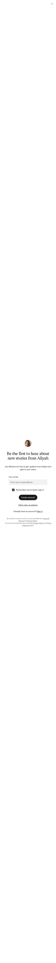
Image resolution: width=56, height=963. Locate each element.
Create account (28, 497)
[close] (52, 4)
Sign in (40, 511)
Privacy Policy (32, 521)
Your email (13, 477)
